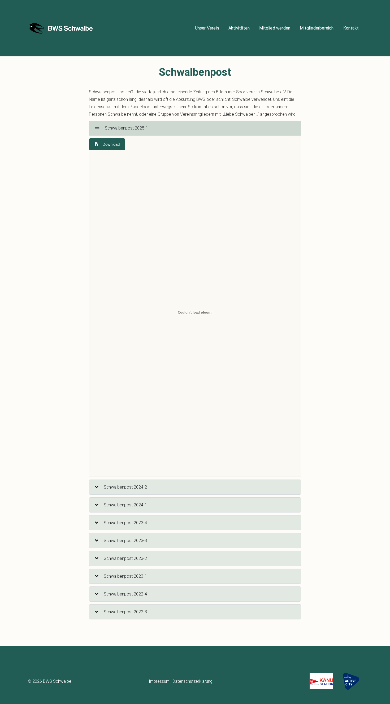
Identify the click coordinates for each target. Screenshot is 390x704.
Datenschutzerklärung (192, 681)
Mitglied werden (274, 28)
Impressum (159, 681)
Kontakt (351, 28)
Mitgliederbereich (316, 28)
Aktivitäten (239, 28)
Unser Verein (207, 28)
